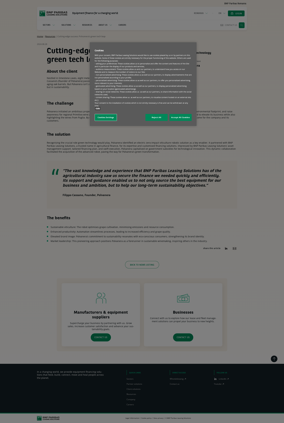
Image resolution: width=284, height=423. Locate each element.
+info (97, 108)
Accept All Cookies (180, 117)
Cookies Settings (106, 117)
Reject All (156, 117)
